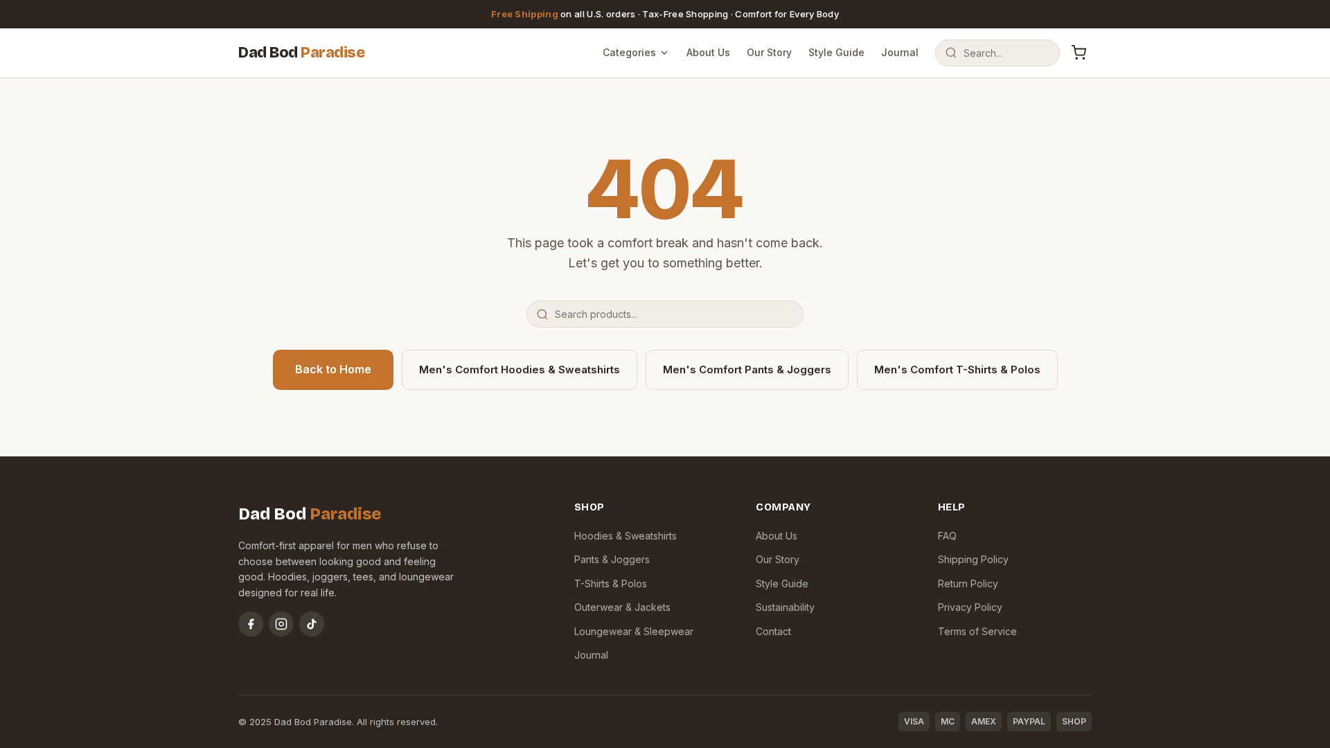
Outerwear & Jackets (622, 607)
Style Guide (836, 52)
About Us (708, 52)
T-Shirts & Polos (610, 583)
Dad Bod (301, 53)
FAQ (947, 536)
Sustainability (785, 607)
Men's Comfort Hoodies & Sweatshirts (519, 369)
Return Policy (968, 583)
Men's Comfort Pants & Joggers (747, 369)
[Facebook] (250, 624)
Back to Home (333, 369)
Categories (629, 52)
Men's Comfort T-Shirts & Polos (957, 369)
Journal (900, 52)
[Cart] (1078, 52)
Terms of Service (977, 631)
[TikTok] (311, 624)
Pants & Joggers (612, 559)
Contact (773, 631)
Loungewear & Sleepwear (633, 631)
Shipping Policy (973, 559)
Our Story (769, 52)
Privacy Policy (970, 607)
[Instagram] (281, 624)
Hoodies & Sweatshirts (625, 536)
